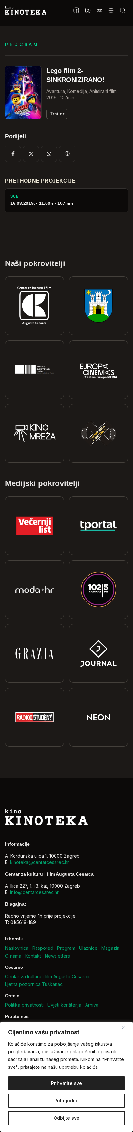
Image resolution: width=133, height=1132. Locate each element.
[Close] (126, 1027)
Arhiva (91, 1005)
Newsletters (57, 955)
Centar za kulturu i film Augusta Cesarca (47, 976)
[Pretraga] (123, 10)
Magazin (110, 948)
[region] (66, 1077)
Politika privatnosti (24, 1005)
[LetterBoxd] (99, 10)
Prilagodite (66, 1100)
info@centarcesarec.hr (34, 892)
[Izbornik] (111, 10)
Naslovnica (16, 948)
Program (66, 948)
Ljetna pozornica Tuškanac (34, 984)
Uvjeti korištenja (64, 1005)
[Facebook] (76, 10)
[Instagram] (88, 10)
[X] (31, 154)
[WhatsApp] (49, 154)
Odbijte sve (66, 1118)
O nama (13, 955)
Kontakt (33, 955)
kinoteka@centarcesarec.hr (39, 862)
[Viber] (67, 154)
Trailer (57, 113)
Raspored (42, 948)
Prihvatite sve (66, 1083)
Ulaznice (88, 948)
